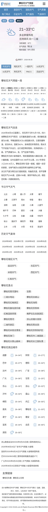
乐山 (4, 386)
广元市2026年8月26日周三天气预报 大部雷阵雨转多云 (23, 461)
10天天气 (40, 67)
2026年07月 (18, 241)
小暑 (31, 210)
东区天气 (35, 266)
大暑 (40, 210)
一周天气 (29, 67)
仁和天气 (12, 279)
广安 (27, 371)
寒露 (31, 221)
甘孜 (27, 378)
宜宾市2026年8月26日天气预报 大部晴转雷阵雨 (20, 451)
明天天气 (17, 67)
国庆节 (14, 221)
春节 (40, 194)
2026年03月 (18, 247)
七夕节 (5, 216)
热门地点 (6, 14)
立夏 (23, 205)
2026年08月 (7, 241)
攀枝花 (19, 21)
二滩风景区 (9, 325)
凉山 (27, 386)
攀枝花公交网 (18, 478)
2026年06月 (30, 241)
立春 (5, 200)
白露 (31, 216)
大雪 (23, 227)
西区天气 (35, 272)
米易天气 (12, 272)
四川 (11, 21)
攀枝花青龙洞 (33, 325)
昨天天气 (17, 72)
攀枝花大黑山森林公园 (14, 341)
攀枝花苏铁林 (33, 308)
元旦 (5, 194)
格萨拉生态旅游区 (35, 314)
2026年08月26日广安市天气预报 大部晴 (17, 447)
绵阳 (4, 402)
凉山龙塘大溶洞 (34, 319)
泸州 (4, 394)
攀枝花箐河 (9, 319)
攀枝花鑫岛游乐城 (12, 308)
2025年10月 (30, 252)
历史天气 (18, 14)
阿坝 (27, 355)
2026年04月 (7, 247)
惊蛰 (31, 200)
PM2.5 (28, 72)
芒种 (14, 210)
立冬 (5, 227)
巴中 (4, 363)
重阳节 (23, 221)
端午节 (5, 210)
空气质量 (42, 10)
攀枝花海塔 (32, 303)
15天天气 (6, 72)
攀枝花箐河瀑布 (11, 291)
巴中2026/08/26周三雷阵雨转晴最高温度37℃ (19, 456)
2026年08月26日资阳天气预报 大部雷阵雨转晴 (20, 466)
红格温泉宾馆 (10, 314)
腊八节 (23, 194)
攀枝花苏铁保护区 (35, 330)
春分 (40, 200)
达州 (4, 371)
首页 (6, 10)
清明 (5, 205)
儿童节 (40, 205)
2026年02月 (30, 247)
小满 (31, 205)
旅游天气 (18, 10)
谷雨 (14, 205)
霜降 (40, 221)
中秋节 (40, 216)
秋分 (5, 221)
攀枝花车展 (7, 478)
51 (29, 46)
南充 (4, 409)
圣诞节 (40, 227)
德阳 (27, 363)
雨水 (23, 200)
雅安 (27, 417)
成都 (4, 355)
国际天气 (30, 10)
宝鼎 (29, 291)
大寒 (31, 194)
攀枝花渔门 (9, 336)
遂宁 (4, 417)
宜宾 (4, 425)
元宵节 (14, 200)
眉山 (27, 394)
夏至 (23, 210)
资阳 (4, 432)
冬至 (31, 227)
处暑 (23, 216)
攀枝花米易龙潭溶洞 (13, 330)
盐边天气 (12, 266)
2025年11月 (18, 252)
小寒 (14, 194)
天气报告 (30, 14)
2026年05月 (41, 241)
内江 (27, 402)
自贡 (27, 425)
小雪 (14, 227)
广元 (4, 378)
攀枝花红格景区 (11, 303)
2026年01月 (41, 247)
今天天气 (6, 67)
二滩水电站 (9, 297)
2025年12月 (7, 252)
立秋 (14, 216)
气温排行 (42, 14)
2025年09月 (41, 252)
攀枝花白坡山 (33, 297)
